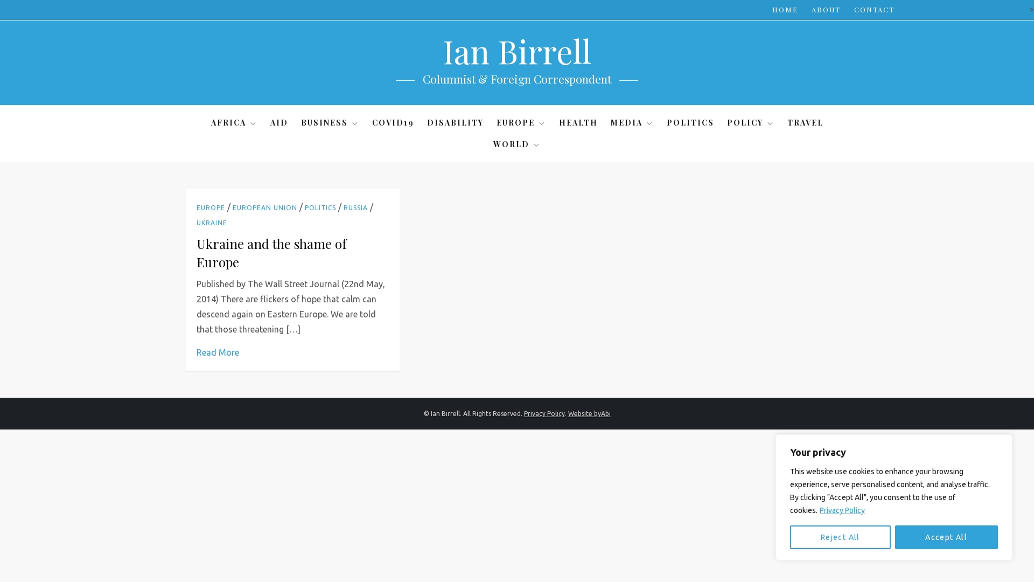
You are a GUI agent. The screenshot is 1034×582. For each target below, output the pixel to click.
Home (785, 9)
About (826, 9)
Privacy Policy (842, 510)
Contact (874, 9)
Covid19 (393, 122)
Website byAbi (589, 413)
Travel (805, 122)
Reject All (840, 537)
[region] (894, 497)
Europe (516, 122)
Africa (228, 122)
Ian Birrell (517, 50)
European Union (265, 207)
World (511, 144)
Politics (690, 122)
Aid (279, 122)
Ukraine (212, 222)
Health (578, 122)
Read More (218, 352)
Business (324, 122)
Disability (455, 122)
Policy (745, 122)
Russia (356, 207)
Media (626, 122)
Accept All (946, 537)
